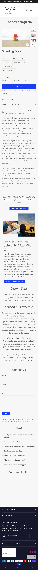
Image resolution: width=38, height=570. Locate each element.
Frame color (7, 66)
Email (4, 384)
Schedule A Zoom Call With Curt (14, 281)
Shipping (4, 81)
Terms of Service (19, 421)
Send (6, 413)
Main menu (8, 515)
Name (4, 375)
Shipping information (10, 104)
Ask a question (8, 99)
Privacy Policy (6, 421)
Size (3, 58)
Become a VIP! (9, 522)
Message (5, 393)
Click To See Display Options (19, 208)
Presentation (17, 58)
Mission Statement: (12, 543)
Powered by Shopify (31, 568)
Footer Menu (9, 509)
